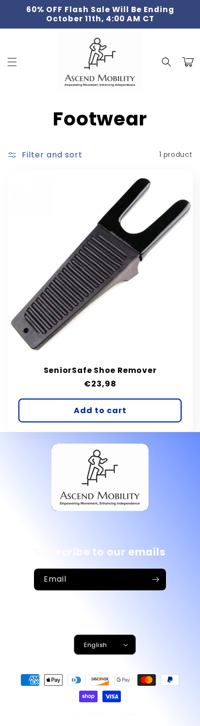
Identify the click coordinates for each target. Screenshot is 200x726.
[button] (12, 62)
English (95, 644)
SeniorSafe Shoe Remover (100, 370)
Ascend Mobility (84, 714)
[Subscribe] (155, 579)
